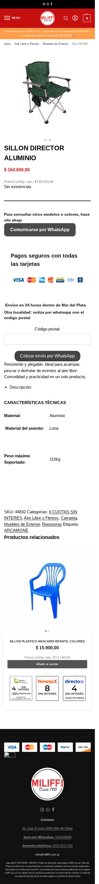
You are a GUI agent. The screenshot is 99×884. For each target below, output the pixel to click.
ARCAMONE (16, 530)
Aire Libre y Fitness (27, 43)
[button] (86, 18)
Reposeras (52, 524)
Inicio (7, 43)
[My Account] (75, 18)
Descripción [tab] (20, 387)
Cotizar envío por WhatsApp (47, 356)
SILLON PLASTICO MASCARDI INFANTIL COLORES (47, 641)
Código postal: (47, 329)
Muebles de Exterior (55, 43)
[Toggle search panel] (66, 18)
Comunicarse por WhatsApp (40, 229)
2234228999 (47, 837)
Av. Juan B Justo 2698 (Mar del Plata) (47, 828)
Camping (69, 518)
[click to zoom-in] (47, 92)
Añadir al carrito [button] (47, 664)
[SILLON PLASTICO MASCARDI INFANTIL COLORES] (47, 590)
